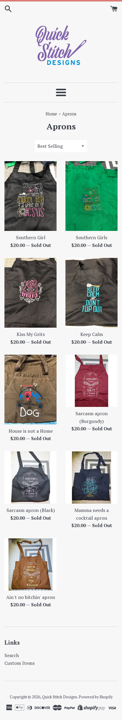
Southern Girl (30, 237)
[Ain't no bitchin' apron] (30, 564)
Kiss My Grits (31, 334)
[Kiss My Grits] (30, 293)
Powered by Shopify (96, 697)
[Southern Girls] (91, 196)
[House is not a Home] (30, 389)
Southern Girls (91, 237)
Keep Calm (91, 334)
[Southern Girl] (30, 196)
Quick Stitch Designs (59, 697)
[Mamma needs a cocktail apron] (91, 477)
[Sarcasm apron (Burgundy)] (91, 381)
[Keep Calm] (91, 293)
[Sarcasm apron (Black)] (30, 477)
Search (11, 655)
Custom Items (19, 663)
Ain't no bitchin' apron (30, 597)
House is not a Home (31, 431)
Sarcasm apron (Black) (31, 510)
